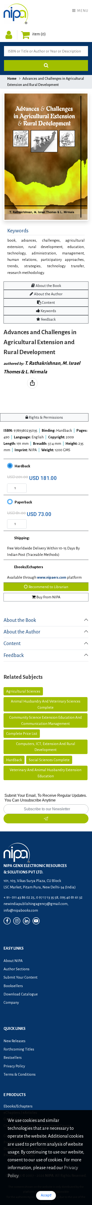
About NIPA (13, 961)
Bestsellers (13, 1057)
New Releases (14, 1041)
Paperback (23, 502)
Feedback (48, 319)
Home (12, 78)
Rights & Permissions (45, 417)
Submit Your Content (21, 977)
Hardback (22, 466)
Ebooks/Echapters (28, 567)
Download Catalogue (21, 994)
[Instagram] (16, 920)
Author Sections (16, 969)
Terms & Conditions (20, 1074)
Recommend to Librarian (48, 587)
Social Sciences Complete (49, 760)
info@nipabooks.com (21, 910)
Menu (82, 11)
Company (11, 1002)
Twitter (40, 387)
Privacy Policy (14, 1066)
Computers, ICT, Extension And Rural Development (45, 747)
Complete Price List (21, 733)
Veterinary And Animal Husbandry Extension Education (45, 773)
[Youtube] (36, 920)
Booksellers (13, 986)
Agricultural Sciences (23, 691)
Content (48, 302)
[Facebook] (7, 920)
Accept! (46, 1195)
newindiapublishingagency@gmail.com (35, 904)
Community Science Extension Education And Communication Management (45, 720)
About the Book (48, 286)
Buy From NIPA (48, 597)
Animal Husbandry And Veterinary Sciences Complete (45, 704)
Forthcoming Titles (19, 1049)
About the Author (48, 294)
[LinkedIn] (26, 920)
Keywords (48, 311)
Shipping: (22, 538)
